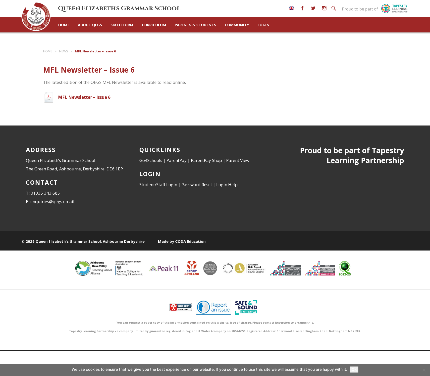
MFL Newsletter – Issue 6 (84, 97)
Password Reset (196, 184)
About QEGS (90, 24)
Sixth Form (121, 24)
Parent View (237, 160)
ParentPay (176, 160)
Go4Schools (150, 160)
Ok (354, 369)
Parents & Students (195, 24)
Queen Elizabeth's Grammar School (119, 8)
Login (263, 24)
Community (237, 24)
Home (63, 24)
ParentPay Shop (206, 160)
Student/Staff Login (158, 184)
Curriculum (154, 24)
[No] (423, 370)
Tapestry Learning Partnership (365, 155)
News (63, 51)
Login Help (227, 184)
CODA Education (190, 241)
